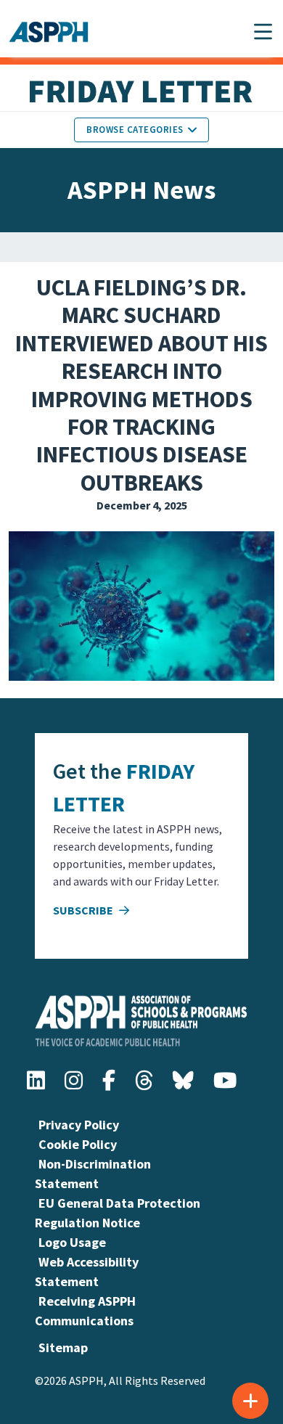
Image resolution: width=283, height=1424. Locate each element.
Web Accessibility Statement (87, 1271)
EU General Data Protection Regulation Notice (117, 1213)
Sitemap (63, 1347)
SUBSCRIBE (84, 910)
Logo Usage (72, 1242)
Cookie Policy (77, 1144)
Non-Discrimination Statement (93, 1173)
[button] (263, 32)
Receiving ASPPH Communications (85, 1311)
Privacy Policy (78, 1124)
